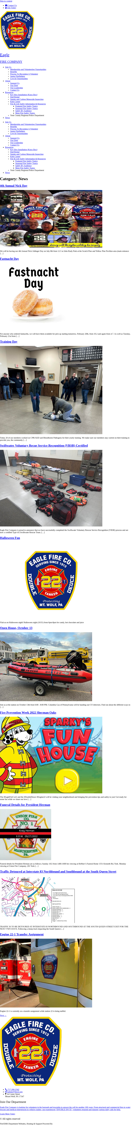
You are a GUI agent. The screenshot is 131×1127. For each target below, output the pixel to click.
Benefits (13, 72)
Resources (9, 92)
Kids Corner (15, 101)
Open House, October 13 (16, 628)
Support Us (14, 83)
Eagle (4, 54)
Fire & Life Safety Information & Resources (28, 104)
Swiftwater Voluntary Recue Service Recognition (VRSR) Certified (44, 445)
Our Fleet (14, 85)
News (7, 118)
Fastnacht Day (9, 258)
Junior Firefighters (17, 76)
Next (3, 1015)
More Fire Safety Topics (25, 113)
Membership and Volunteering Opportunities (28, 69)
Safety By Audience (23, 111)
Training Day (8, 341)
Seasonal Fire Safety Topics (26, 108)
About (7, 81)
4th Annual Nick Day (13, 185)
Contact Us (14, 90)
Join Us (8, 67)
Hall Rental (14, 97)
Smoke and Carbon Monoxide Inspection (26, 99)
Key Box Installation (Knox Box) (23, 95)
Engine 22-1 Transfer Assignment (22, 934)
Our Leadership (16, 88)
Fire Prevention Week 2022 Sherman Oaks (28, 712)
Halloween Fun (10, 537)
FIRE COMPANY (11, 61)
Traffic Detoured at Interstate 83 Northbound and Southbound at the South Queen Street (58, 871)
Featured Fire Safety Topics (26, 106)
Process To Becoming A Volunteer (24, 74)
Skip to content (6, 1)
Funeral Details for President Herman (25, 804)
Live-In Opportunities (19, 79)
